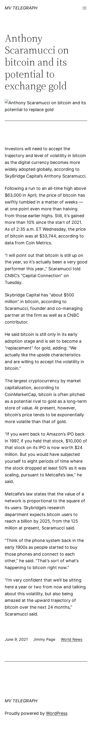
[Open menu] (84, 8)
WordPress (56, 713)
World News (71, 639)
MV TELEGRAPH (21, 7)
